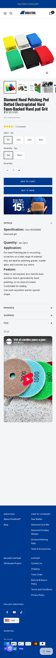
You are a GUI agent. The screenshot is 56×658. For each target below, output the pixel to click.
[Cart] (50, 13)
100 (18, 139)
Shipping (35, 569)
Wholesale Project (12, 563)
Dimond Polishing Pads (39, 541)
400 (41, 139)
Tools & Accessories (41, 549)
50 (8, 139)
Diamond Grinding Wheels (40, 532)
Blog (6, 524)
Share (6, 331)
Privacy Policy (37, 595)
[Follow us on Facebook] (7, 612)
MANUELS (9, 307)
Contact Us (36, 563)
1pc (8, 155)
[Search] (11, 13)
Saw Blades (36, 519)
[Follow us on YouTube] (14, 612)
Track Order (37, 574)
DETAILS (8, 223)
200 (30, 139)
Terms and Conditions (41, 589)
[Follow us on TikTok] (21, 612)
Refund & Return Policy (39, 582)
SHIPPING (9, 315)
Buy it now (28, 190)
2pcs (19, 155)
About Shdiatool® (12, 519)
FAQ (6, 323)
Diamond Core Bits (40, 524)
